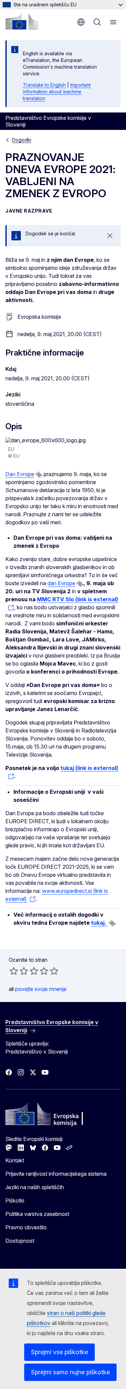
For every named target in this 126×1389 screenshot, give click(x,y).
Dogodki (21, 140)
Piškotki (14, 1200)
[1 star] (14, 971)
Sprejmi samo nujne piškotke (70, 1372)
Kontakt (14, 1160)
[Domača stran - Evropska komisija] (21, 21)
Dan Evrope (19, 474)
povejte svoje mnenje (41, 989)
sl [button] (81, 22)
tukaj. (99, 922)
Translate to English (44, 85)
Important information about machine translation (57, 91)
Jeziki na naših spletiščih (34, 1187)
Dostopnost (19, 1240)
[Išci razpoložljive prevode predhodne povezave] (39, 474)
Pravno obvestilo (26, 1227)
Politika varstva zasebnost (37, 1214)
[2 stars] (19, 971)
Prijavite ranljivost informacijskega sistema (56, 1173)
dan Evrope (61, 583)
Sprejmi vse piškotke (59, 1352)
